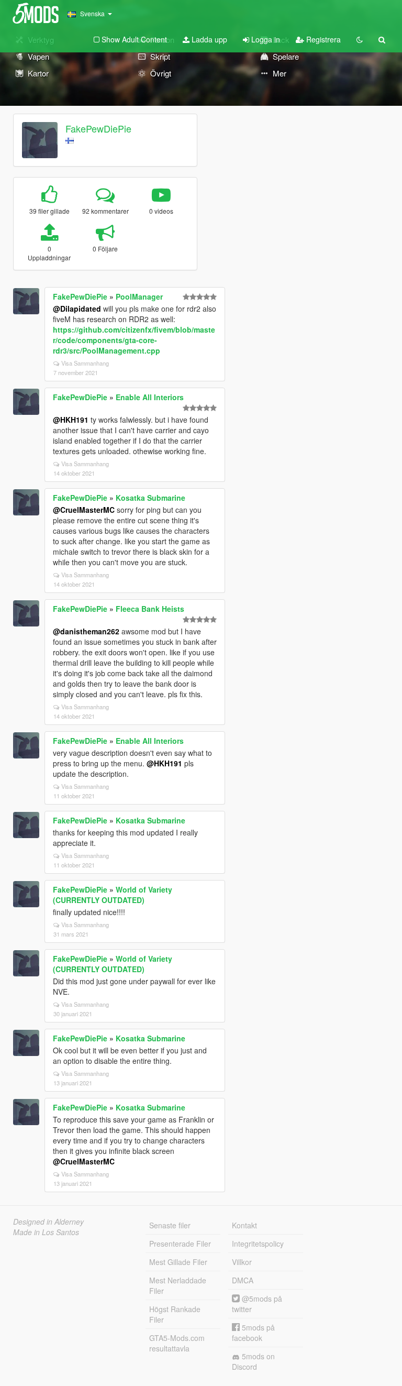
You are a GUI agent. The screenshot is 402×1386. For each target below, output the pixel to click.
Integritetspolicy (258, 1243)
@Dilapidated (77, 308)
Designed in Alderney (48, 1221)
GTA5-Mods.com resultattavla (177, 1343)
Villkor (242, 1262)
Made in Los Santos (46, 1232)
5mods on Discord (253, 1361)
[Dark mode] (360, 39)
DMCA (242, 1280)
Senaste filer (170, 1225)
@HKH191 (70, 419)
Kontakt (244, 1225)
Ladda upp (208, 39)
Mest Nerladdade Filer (177, 1285)
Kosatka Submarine (150, 497)
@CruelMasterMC (84, 509)
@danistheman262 (86, 631)
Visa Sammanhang (85, 363)
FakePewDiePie (98, 128)
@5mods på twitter (257, 1303)
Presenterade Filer (180, 1243)
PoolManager (139, 296)
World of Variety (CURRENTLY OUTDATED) (112, 894)
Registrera (322, 39)
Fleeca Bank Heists (150, 608)
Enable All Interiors (150, 397)
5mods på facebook (253, 1332)
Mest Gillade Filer (178, 1262)
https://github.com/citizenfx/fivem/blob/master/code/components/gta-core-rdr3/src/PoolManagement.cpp (134, 340)
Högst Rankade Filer (174, 1314)
